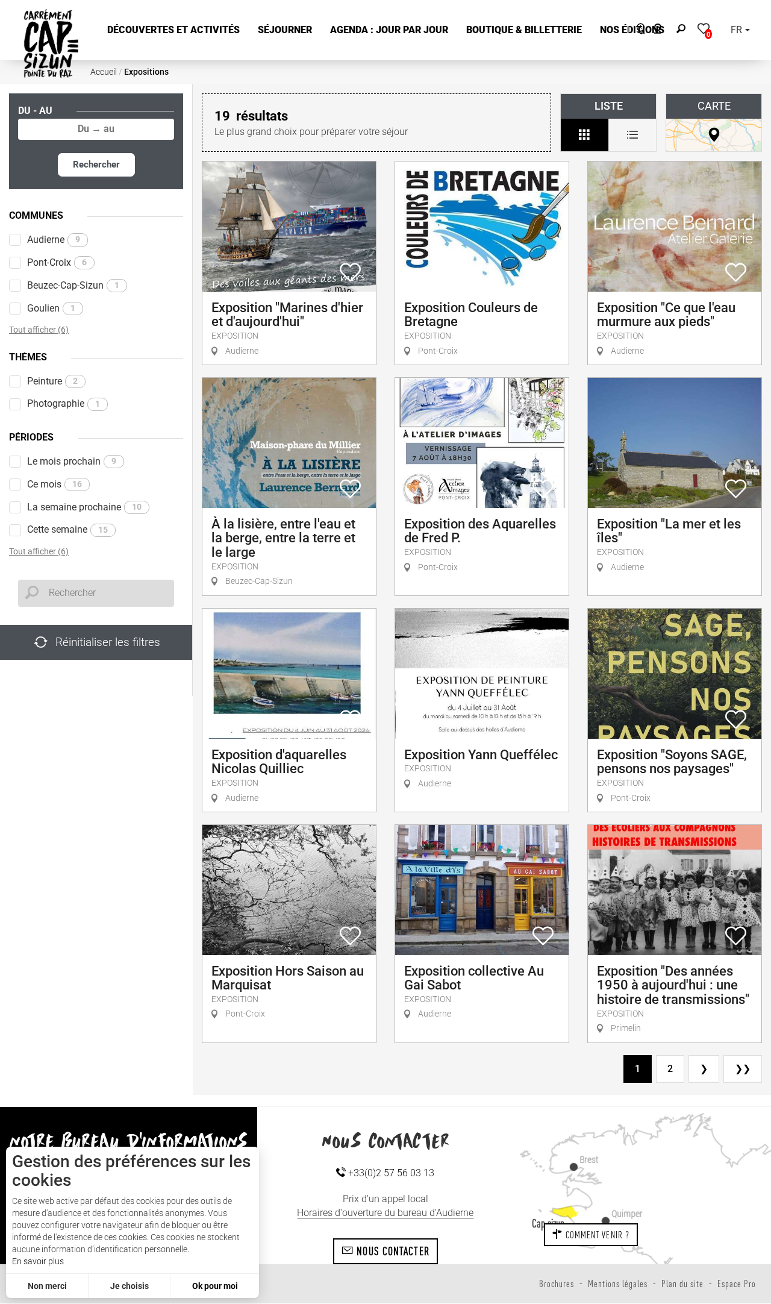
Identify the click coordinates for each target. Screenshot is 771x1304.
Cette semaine (67, 529)
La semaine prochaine (84, 507)
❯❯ (743, 1068)
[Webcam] (664, 30)
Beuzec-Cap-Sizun (73, 285)
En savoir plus (38, 1261)
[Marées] (637, 30)
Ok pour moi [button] (215, 1286)
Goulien (51, 308)
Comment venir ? (596, 1234)
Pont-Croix (57, 262)
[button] (173, 30)
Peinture (52, 381)
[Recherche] (683, 30)
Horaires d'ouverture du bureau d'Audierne (385, 1212)
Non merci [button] (47, 1286)
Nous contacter (391, 1251)
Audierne (53, 239)
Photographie (63, 403)
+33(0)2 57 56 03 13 (390, 1173)
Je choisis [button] (129, 1286)
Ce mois (54, 484)
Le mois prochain (71, 461)
